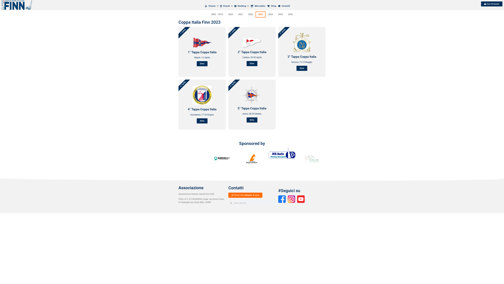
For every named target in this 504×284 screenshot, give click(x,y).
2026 (290, 14)
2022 (250, 14)
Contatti (285, 6)
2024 (270, 14)
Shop (273, 6)
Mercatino (259, 6)
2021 (240, 14)
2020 (230, 14)
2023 (260, 14)
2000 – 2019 (217, 14)
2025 (280, 14)
